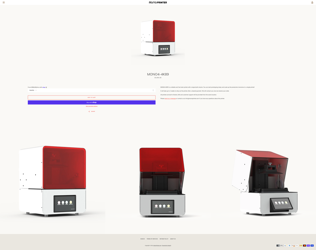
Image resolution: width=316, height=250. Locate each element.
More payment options (91, 106)
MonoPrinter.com (157, 245)
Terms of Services (152, 238)
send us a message (170, 98)
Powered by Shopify (166, 245)
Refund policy (164, 238)
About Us (173, 238)
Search (142, 238)
